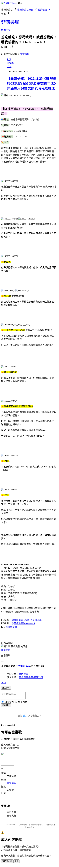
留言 (28, 666)
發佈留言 (6, 705)
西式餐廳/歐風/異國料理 (31, 677)
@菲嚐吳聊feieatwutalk (23, 623)
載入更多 (6, 688)
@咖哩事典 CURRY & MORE (27, 620)
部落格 (10, 63)
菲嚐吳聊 (10, 22)
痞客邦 (21, 666)
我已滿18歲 (7, 861)
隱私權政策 (50, 824)
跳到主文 (5, 30)
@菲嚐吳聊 (11, 627)
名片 (9, 66)
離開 (16, 861)
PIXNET (13, 824)
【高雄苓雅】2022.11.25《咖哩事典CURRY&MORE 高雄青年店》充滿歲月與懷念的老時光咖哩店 (32, 83)
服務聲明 (30, 827)
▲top (3, 682)
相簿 (9, 59)
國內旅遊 (23, 674)
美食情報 (24, 54)
